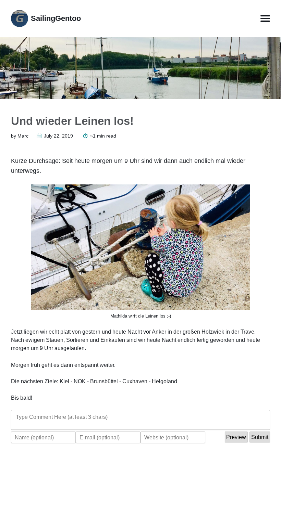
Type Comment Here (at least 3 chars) (62, 417)
